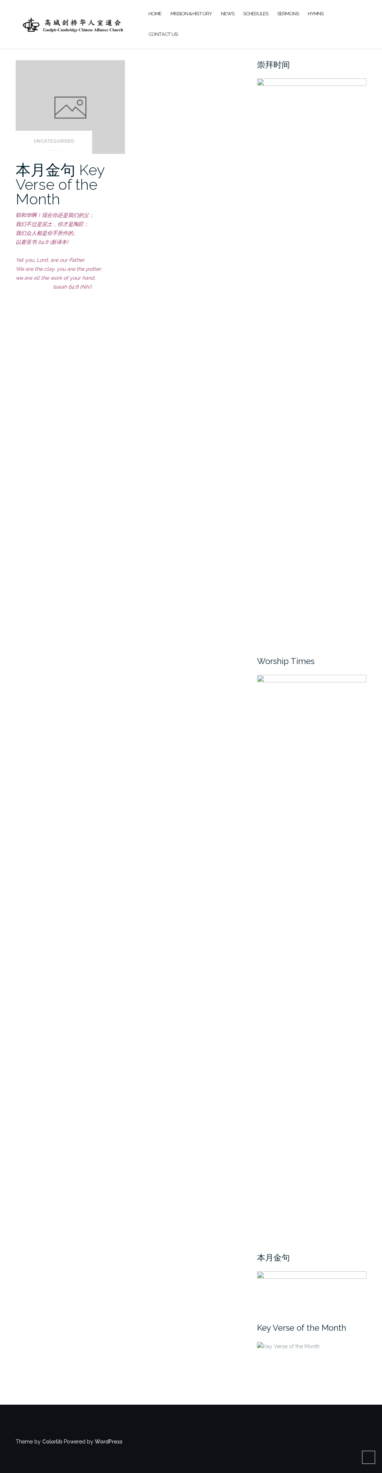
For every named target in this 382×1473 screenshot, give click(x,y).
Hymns (315, 13)
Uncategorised (54, 141)
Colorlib (52, 1442)
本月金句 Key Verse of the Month (60, 184)
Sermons (288, 13)
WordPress (108, 1442)
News (227, 13)
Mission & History (191, 13)
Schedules (255, 13)
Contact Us (163, 34)
